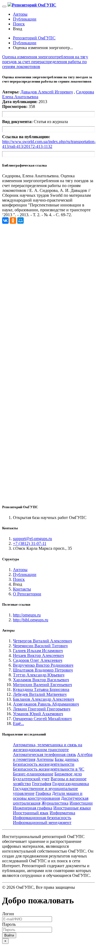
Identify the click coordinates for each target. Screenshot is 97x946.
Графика (43, 793)
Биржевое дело (68, 774)
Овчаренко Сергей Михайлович (42, 718)
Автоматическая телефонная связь (44, 754)
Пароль (9, 924)
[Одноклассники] (13, 220)
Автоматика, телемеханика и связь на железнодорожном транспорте (47, 747)
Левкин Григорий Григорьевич (41, 709)
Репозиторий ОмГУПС (34, 38)
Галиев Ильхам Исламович (38, 650)
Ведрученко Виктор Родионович (43, 665)
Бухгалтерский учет (31, 779)
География (41, 783)
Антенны (45, 759)
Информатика (62, 813)
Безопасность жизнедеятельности (43, 764)
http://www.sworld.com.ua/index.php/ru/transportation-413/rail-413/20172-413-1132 (49, 144)
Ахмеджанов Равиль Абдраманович (46, 704)
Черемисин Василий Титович (40, 645)
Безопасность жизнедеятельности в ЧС (48, 769)
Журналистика (54, 803)
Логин (8, 913)
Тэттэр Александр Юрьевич (38, 675)
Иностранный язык (30, 813)
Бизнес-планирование (33, 774)
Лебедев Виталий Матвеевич (40, 694)
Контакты (22, 589)
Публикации (24, 19)
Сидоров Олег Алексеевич (37, 660)
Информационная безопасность (42, 817)
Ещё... (18, 723)
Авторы (20, 14)
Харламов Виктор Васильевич (41, 679)
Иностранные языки (72, 808)
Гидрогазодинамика (70, 783)
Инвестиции (81, 803)
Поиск (19, 24)
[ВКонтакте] (5, 220)
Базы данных (67, 759)
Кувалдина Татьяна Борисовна (41, 689)
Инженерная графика (32, 808)
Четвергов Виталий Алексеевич (42, 641)
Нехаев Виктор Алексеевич (38, 655)
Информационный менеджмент (42, 822)
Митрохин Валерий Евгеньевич (42, 684)
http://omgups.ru (27, 615)
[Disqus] (48, 291)
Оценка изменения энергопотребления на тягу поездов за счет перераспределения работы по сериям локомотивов (45, 62)
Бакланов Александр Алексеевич (43, 699)
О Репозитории (27, 594)
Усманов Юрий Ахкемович (38, 713)
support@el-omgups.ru (32, 538)
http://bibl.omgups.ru (30, 620)
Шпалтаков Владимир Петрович (43, 670)
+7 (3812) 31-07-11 (29, 543)
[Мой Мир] (20, 220)
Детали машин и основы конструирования (47, 796)
